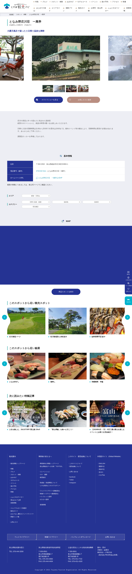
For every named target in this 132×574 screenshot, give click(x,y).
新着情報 (127, 9)
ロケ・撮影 (43, 474)
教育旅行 (43, 477)
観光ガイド (80, 9)
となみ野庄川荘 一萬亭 (37, 14)
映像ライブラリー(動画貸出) (49, 493)
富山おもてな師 (16, 500)
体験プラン (67, 9)
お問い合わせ (73, 471)
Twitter (71, 480)
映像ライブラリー (51, 537)
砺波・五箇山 (35, 196)
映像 (12, 492)
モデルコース (15, 480)
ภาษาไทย (102, 475)
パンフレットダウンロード (81, 537)
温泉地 (66, 202)
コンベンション (45, 471)
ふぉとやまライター (112, 9)
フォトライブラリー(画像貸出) (50, 491)
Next (112, 58)
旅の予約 (13, 486)
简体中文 (102, 469)
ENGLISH (102, 463)
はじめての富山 (39, 9)
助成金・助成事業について (48, 482)
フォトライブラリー (22, 537)
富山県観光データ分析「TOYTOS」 (51, 466)
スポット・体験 (21, 14)
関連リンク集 (15, 517)
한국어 (101, 472)
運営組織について (75, 466)
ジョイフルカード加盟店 (19, 508)
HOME (11, 14)
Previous (19, 58)
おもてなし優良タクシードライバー (22, 514)
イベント (13, 483)
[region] (82, 3)
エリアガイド (54, 9)
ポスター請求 (44, 499)
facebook (72, 477)
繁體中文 (102, 466)
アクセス (13, 489)
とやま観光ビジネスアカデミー (50, 485)
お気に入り (14, 522)
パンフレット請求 (46, 496)
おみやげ (13, 477)
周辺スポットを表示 (66, 292)
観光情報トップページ (18, 463)
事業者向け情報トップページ (49, 463)
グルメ (13, 471)
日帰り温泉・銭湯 (35, 202)
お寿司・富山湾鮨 (95, 9)
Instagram (72, 482)
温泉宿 (96, 202)
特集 (12, 469)
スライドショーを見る (50, 100)
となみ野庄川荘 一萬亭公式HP (50, 178)
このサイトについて (75, 463)
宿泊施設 (35, 206)
